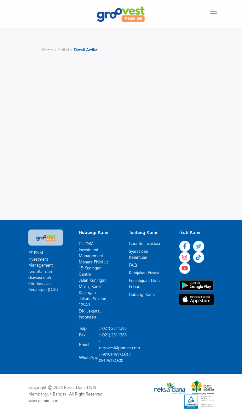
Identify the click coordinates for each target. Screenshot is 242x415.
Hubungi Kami (142, 295)
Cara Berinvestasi (144, 244)
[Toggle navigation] (213, 14)
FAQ (133, 265)
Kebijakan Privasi (144, 273)
